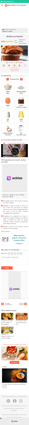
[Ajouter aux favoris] (25, 65)
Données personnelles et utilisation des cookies (14, 405)
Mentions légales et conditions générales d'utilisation (14, 409)
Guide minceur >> (8, 1)
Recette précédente (8, 304)
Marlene (7, 231)
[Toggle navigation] (2, 5)
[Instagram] (20, 401)
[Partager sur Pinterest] (14, 65)
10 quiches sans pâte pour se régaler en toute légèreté (7, 322)
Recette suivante (21, 304)
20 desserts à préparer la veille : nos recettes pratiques (7, 336)
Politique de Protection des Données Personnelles (14, 414)
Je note (15, 69)
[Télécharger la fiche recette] (20, 65)
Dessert (12, 29)
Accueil (6, 29)
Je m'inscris (14, 362)
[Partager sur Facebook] (9, 65)
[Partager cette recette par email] (4, 65)
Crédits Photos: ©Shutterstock (14, 417)
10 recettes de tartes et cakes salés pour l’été (21, 322)
